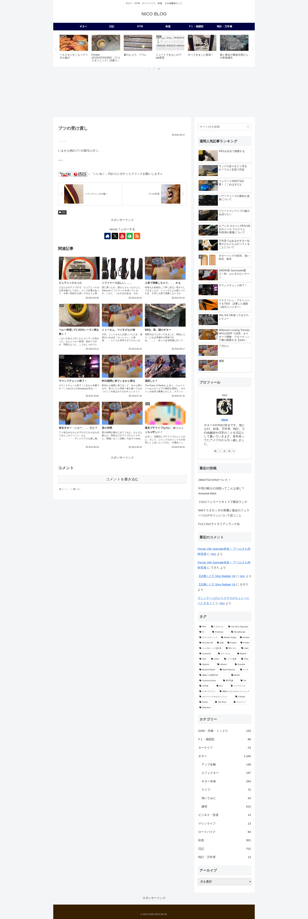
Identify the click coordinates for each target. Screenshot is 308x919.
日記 (64, 212)
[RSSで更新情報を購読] (137, 236)
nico (224, 419)
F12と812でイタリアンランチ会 (219, 524)
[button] (248, 127)
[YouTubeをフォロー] (122, 236)
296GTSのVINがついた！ (214, 479)
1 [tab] (149, 68)
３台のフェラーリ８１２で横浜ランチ (222, 501)
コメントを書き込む (122, 479)
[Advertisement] (154, 93)
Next (252, 49)
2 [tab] (154, 68)
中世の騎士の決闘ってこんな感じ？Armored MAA (221, 491)
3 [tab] (158, 68)
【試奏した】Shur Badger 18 (216, 576)
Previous (55, 49)
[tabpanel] (74, 49)
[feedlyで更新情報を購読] (129, 236)
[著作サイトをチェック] (107, 236)
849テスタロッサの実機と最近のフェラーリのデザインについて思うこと (223, 513)
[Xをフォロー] (115, 236)
